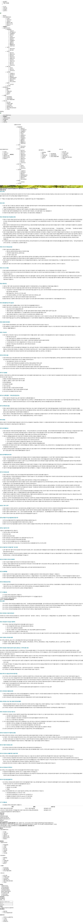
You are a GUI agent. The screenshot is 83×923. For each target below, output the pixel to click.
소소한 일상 (9, 105)
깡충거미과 (12, 56)
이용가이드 (8, 19)
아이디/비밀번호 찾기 (7, 912)
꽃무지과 (12, 34)
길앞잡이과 (12, 37)
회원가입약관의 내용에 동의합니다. (9, 598)
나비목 (7, 47)
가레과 (11, 36)
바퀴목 (7, 83)
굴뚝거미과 (12, 54)
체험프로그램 (9, 22)
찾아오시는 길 (9, 23)
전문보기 (2, 599)
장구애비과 (12, 74)
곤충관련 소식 (9, 106)
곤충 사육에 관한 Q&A (11, 107)
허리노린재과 (13, 81)
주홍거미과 (12, 61)
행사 (7, 89)
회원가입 (5, 7)
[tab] (41, 829)
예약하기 (8, 25)
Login (1, 906)
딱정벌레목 (8, 29)
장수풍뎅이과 (13, 32)
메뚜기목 (8, 66)
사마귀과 (12, 84)
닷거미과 (12, 59)
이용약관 (2, 814)
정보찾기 (5, 9)
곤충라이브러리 (6, 117)
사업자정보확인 (3, 825)
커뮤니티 (5, 122)
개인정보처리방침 (4, 816)
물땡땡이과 (12, 44)
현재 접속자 (4, 885)
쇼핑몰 (4, 120)
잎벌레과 (12, 41)
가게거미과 (12, 65)
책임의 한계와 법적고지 (5, 818)
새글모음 (5, 919)
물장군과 (12, 76)
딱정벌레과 (12, 40)
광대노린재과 (13, 78)
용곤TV (8, 94)
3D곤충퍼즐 (9, 96)
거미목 (7, 51)
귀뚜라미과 (12, 70)
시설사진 (8, 92)
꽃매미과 (12, 80)
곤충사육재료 (9, 98)
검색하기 (5, 10)
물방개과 (12, 43)
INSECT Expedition (4, 821)
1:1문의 (8, 109)
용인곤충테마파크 (7, 115)
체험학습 (8, 88)
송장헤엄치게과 (13, 77)
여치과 (11, 67)
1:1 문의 (5, 918)
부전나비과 (12, 48)
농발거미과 (12, 58)
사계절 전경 (9, 91)
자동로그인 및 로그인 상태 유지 (7, 907)
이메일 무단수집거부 (4, 817)
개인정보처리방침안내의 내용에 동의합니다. (11, 811)
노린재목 (8, 72)
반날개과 (12, 39)
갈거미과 (12, 55)
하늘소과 (12, 30)
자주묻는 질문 (9, 103)
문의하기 (2, 820)
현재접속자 (5, 921)
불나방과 (12, 50)
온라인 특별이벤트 (10, 99)
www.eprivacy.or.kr (21, 794)
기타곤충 (8, 85)
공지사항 (8, 102)
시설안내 (8, 21)
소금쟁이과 (12, 73)
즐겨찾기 (5, 1)
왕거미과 (12, 52)
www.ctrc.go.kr (22, 798)
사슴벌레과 (12, 33)
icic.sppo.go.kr (23, 796)
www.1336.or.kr (19, 792)
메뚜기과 (12, 69)
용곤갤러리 (5, 119)
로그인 (4, 6)
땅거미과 (12, 62)
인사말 (7, 18)
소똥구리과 (12, 45)
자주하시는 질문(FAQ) (8, 917)
